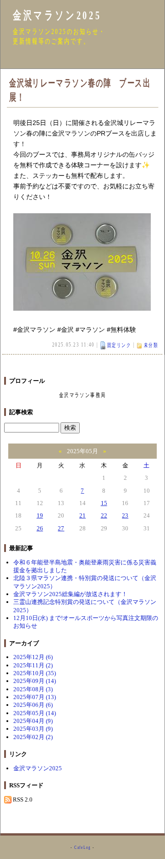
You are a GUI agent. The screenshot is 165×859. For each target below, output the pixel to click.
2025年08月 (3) (33, 689)
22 (104, 515)
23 (125, 515)
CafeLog (82, 847)
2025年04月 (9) (33, 720)
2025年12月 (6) (33, 657)
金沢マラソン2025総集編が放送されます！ (70, 594)
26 (40, 528)
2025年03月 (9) (33, 728)
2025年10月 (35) (34, 673)
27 (61, 528)
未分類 (150, 345)
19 (40, 515)
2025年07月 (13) (34, 697)
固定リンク (119, 345)
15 (104, 503)
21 (82, 515)
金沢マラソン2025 (57, 15)
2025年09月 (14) (34, 680)
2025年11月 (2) (33, 665)
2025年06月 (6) (33, 704)
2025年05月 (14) (34, 713)
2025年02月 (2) (33, 737)
